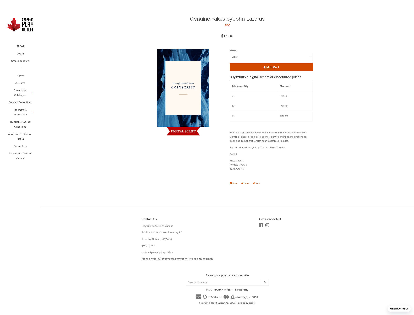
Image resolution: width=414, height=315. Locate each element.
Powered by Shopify (246, 303)
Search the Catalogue (20, 93)
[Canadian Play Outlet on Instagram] (267, 225)
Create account (20, 60)
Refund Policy (241, 290)
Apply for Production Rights (20, 136)
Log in (20, 53)
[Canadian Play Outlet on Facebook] (261, 225)
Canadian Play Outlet (225, 303)
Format (233, 51)
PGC (227, 25)
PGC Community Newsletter (219, 290)
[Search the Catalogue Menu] (32, 93)
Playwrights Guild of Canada (20, 156)
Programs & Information (20, 112)
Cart (21, 46)
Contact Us (20, 146)
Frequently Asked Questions (20, 124)
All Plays (20, 83)
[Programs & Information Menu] (32, 112)
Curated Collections (20, 102)
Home (20, 75)
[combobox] (223, 282)
